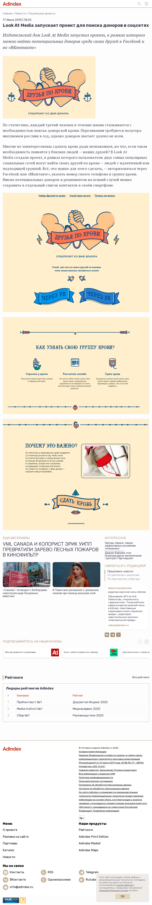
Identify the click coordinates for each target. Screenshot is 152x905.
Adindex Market (90, 843)
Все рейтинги (140, 677)
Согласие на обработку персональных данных (104, 788)
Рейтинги (86, 830)
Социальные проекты (42, 13)
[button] (146, 641)
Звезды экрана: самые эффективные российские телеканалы (120, 546)
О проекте (10, 830)
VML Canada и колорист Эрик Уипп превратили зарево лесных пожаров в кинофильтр (50, 550)
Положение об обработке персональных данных (105, 785)
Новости (20, 13)
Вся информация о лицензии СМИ (97, 773)
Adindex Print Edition (94, 836)
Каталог (8, 850)
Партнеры (10, 843)
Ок (123, 896)
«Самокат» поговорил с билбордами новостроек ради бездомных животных (25, 593)
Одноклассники (59, 879)
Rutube (91, 879)
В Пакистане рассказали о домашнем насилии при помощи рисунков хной (76, 592)
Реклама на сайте (16, 836)
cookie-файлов (124, 885)
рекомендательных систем (113, 890)
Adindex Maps (88, 850)
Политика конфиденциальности (96, 777)
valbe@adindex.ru (118, 625)
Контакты (17, 872)
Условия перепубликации (92, 751)
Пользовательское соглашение (96, 781)
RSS (50, 872)
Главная (7, 13)
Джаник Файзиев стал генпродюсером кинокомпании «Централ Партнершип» (123, 556)
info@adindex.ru (21, 887)
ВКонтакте (18, 879)
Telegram (92, 872)
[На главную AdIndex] (38, 748)
